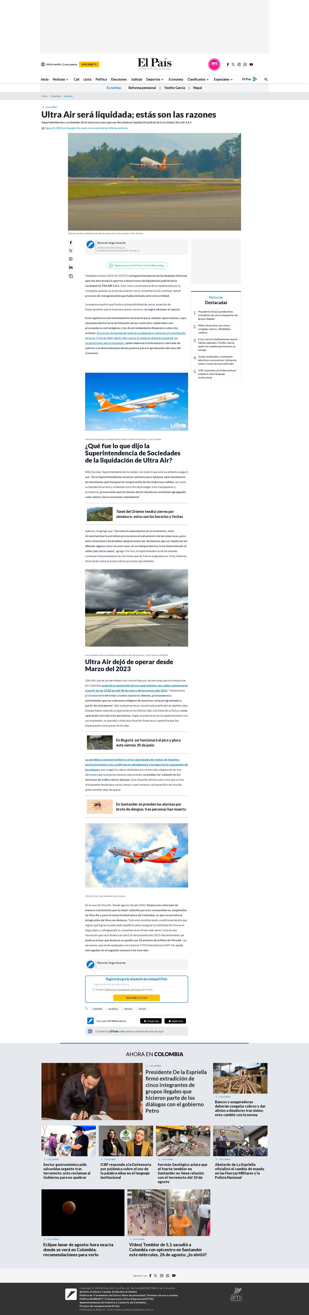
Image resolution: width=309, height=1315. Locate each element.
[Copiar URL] (71, 276)
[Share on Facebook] (71, 242)
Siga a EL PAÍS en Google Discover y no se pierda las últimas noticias (86, 128)
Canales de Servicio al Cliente (119, 1291)
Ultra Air (128, 1008)
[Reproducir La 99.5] (214, 64)
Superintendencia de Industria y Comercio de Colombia (112, 1302)
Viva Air (142, 1008)
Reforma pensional (142, 88)
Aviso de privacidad (133, 1295)
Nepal (197, 88)
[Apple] (175, 1021)
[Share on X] (71, 250)
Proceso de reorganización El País (100, 1305)
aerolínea (113, 1008)
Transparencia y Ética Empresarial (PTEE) (129, 1298)
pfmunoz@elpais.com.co (139, 1309)
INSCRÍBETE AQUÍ (136, 997)
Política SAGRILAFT (91, 1298)
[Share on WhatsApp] (71, 259)
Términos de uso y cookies (162, 1295)
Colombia (97, 1008)
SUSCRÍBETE (89, 64)
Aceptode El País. (124, 989)
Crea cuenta (70, 64)
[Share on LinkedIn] (71, 267)
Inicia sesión (51, 64)
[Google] (151, 1021)
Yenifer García (174, 88)
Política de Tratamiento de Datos (123, 989)
